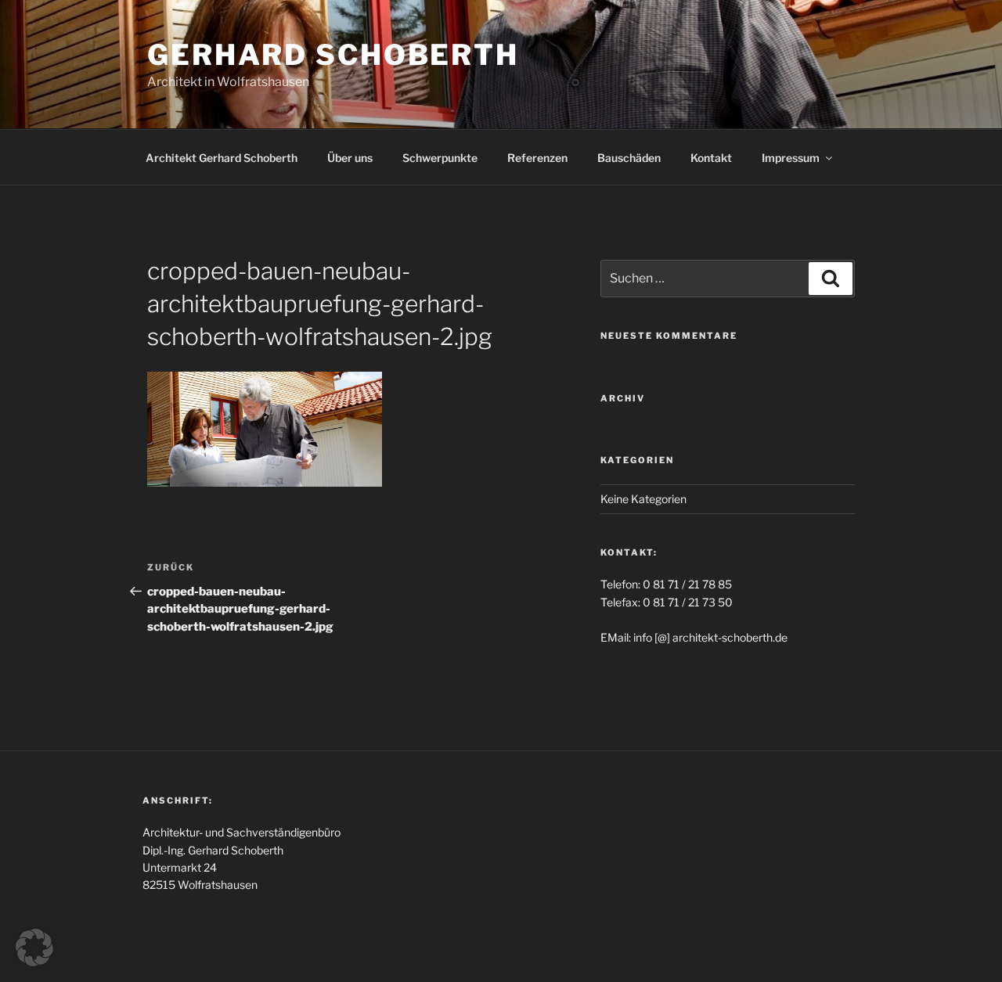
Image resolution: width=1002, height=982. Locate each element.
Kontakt (711, 157)
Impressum (791, 157)
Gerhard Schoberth (333, 55)
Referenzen (537, 157)
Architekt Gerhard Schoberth (221, 157)
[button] (34, 947)
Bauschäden (629, 157)
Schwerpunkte (440, 157)
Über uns (350, 157)
